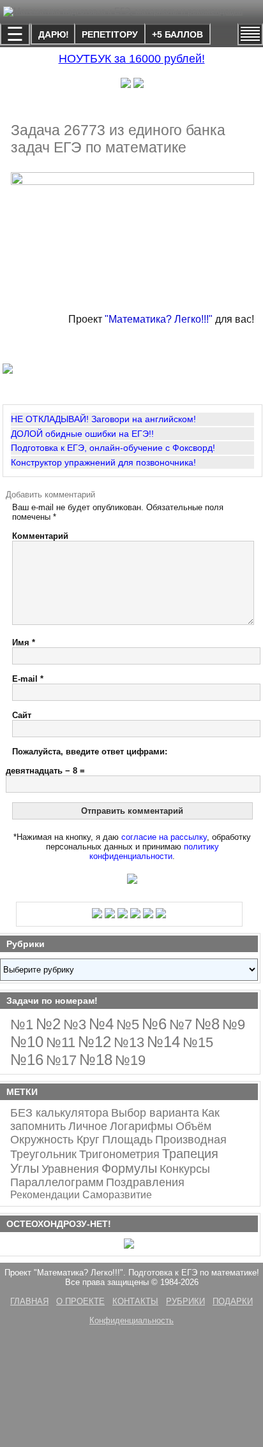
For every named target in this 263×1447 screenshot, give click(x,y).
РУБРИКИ (185, 1301)
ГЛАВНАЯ (29, 1301)
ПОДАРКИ (233, 1301)
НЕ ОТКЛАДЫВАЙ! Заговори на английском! (103, 419)
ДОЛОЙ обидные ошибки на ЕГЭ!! (82, 434)
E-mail (27, 679)
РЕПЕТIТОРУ (110, 34)
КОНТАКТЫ (135, 1301)
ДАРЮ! (53, 34)
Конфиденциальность (131, 1320)
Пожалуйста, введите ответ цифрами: (89, 751)
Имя (23, 642)
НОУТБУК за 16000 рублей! (132, 58)
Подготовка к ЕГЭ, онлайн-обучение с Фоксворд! (113, 448)
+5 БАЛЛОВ (177, 34)
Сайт (21, 715)
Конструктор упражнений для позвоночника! (103, 462)
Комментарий (40, 536)
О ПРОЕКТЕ (80, 1301)
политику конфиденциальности (154, 851)
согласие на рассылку (164, 837)
